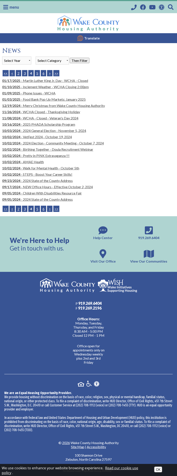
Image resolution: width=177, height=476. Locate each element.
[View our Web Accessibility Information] (162, 6)
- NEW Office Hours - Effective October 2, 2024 (47, 187)
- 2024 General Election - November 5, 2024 (44, 130)
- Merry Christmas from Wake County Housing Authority (53, 105)
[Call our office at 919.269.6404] (134, 7)
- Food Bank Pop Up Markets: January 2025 (44, 99)
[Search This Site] (171, 7)
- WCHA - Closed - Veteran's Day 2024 (40, 118)
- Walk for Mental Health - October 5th (40, 168)
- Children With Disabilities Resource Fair (42, 193)
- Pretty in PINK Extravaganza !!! (36, 155)
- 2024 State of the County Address (37, 180)
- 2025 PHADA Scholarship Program (38, 124)
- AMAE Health (23, 162)
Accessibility (96, 447)
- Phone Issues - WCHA (28, 93)
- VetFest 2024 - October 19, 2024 (37, 137)
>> (56, 73)
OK (158, 469)
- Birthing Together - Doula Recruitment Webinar (47, 149)
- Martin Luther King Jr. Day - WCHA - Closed (45, 80)
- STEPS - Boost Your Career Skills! (37, 174)
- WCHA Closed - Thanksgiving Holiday (41, 112)
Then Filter (79, 60)
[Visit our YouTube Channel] (153, 6)
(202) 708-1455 (118, 405)
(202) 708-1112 (85, 405)
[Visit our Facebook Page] (143, 6)
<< (6, 73)
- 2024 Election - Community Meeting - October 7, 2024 (53, 143)
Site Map (77, 447)
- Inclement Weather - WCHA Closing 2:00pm (45, 87)
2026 (66, 443)
